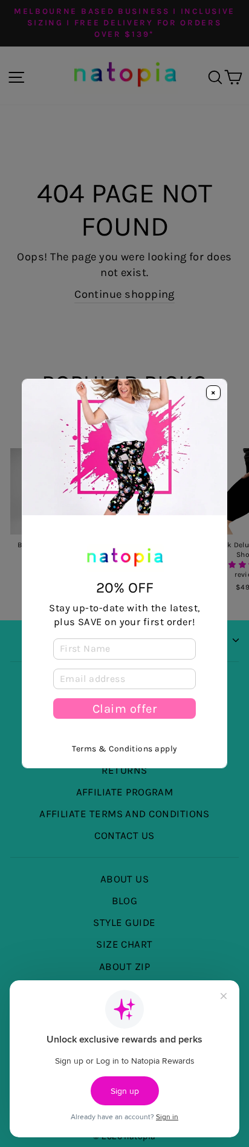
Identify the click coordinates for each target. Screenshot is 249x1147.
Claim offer (124, 708)
